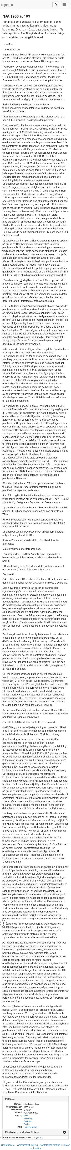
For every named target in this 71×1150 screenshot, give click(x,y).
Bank (26, 1115)
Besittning (28, 1118)
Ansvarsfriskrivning (27, 1145)
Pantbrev (28, 1121)
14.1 (41, 1137)
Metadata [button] (9, 1098)
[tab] (35, 1099)
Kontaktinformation (50, 1145)
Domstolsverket (30, 1127)
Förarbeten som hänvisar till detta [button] (22, 1132)
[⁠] (55, 4)
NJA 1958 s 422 (41, 359)
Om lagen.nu (8, 1145)
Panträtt (27, 1124)
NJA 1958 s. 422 (31, 1112)
